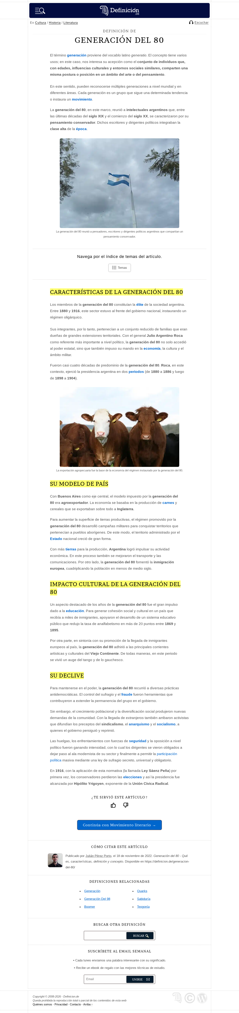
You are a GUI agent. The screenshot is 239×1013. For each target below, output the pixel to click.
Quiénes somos (42, 1004)
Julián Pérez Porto (98, 856)
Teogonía (143, 907)
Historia (55, 22)
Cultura (40, 22)
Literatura (70, 22)
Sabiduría (143, 899)
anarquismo (139, 724)
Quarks (142, 891)
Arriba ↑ (88, 1004)
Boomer (89, 907)
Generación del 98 (97, 899)
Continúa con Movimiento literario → (119, 825)
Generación (92, 891)
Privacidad (61, 1004)
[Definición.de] (119, 10)
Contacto (75, 1004)
